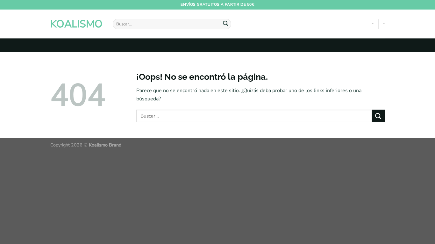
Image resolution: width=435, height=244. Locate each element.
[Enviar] (225, 24)
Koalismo (76, 24)
